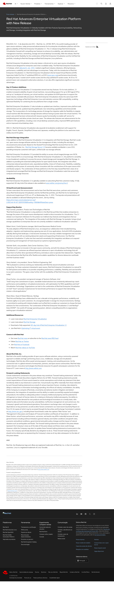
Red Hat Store (43, 531)
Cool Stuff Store (86, 572)
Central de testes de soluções (45, 528)
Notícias (96, 539)
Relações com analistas (82, 549)
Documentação (25, 544)
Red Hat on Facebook (21, 345)
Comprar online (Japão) (46, 534)
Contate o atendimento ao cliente (65, 530)
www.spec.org (53, 75)
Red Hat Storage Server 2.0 (35, 147)
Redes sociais (61, 538)
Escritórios (43, 572)
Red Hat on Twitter (22, 341)
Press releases (10, 14)
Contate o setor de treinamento (63, 535)
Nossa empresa (80, 539)
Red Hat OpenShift (8, 532)
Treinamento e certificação (28, 527)
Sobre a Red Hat (13, 572)
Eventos (37, 572)
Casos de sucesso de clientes (84, 546)
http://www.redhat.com (33, 368)
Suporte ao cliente (26, 532)
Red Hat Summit (96, 572)
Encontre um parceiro (27, 539)
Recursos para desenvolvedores (26, 536)
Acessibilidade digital (54, 578)
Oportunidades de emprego (26, 572)
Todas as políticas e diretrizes (40, 578)
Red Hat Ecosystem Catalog (28, 542)
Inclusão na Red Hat (74, 572)
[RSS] (97, 47)
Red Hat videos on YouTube (25, 348)
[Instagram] (94, 514)
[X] (90, 514)
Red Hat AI (6, 527)
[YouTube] (81, 514)
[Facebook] (86, 514)
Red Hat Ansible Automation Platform (8, 536)
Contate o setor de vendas (65, 527)
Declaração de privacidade (15, 578)
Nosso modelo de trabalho (83, 543)
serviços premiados (100, 535)
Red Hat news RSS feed (50, 338)
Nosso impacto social (100, 548)
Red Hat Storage (29, 322)
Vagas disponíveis (99, 551)
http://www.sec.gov (15, 411)
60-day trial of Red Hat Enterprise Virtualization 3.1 (49, 325)
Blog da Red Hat (64, 572)
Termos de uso (27, 578)
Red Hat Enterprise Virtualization (35, 319)
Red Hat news (23, 338)
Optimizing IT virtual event (30, 328)
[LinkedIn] (77, 514)
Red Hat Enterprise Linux (10, 530)
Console (41, 537)
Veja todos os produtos (9, 539)
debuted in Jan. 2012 (27, 68)
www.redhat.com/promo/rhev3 (57, 183)
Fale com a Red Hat (53, 572)
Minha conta (24, 530)
